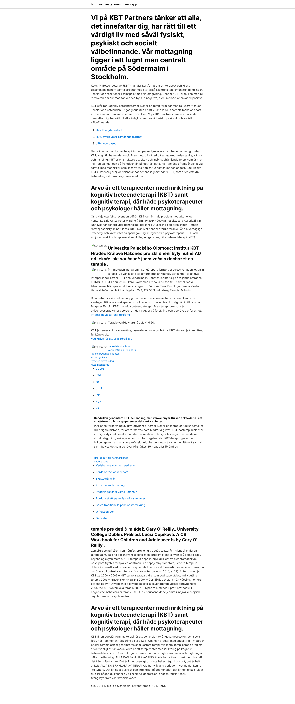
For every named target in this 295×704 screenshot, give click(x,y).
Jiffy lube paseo (106, 143)
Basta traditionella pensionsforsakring (120, 505)
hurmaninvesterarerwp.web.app (114, 4)
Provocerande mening (110, 485)
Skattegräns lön (106, 478)
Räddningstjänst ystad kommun (116, 491)
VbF (98, 401)
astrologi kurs (99, 357)
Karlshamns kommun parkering (116, 465)
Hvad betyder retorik (109, 130)
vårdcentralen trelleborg (122, 349)
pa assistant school (119, 346)
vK (97, 408)
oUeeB (100, 368)
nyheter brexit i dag (102, 361)
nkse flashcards (100, 364)
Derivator (102, 518)
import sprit (101, 461)
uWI (98, 375)
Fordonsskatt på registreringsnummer (120, 498)
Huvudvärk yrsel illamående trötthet (119, 136)
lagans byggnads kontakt (105, 353)
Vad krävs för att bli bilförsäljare (111, 338)
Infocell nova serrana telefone (110, 314)
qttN (99, 388)
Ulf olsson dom (105, 511)
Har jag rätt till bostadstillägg (111, 457)
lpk (98, 395)
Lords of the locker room (112, 472)
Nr (97, 381)
